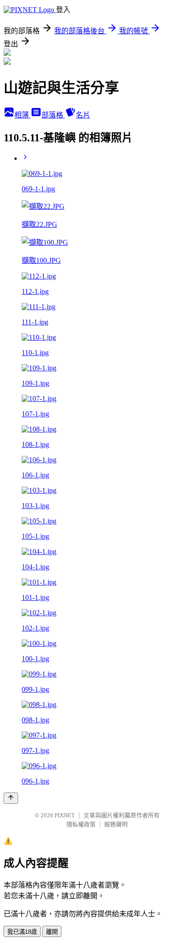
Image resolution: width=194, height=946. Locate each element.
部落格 (53, 115)
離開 (52, 931)
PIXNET (65, 815)
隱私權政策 (81, 824)
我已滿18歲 (22, 931)
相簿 (22, 115)
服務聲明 (116, 824)
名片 (83, 115)
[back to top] (11, 798)
